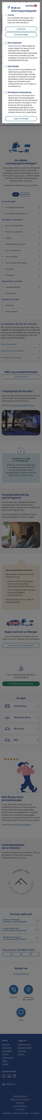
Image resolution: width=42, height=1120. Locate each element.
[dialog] (21, 62)
